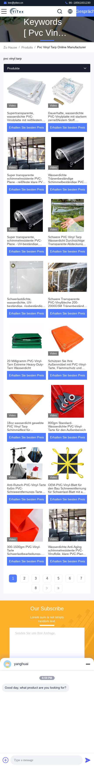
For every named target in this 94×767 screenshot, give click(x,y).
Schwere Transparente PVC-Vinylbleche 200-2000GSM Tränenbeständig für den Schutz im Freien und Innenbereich (67, 306)
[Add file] (6, 760)
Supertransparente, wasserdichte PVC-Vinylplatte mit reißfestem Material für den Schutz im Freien (25, 120)
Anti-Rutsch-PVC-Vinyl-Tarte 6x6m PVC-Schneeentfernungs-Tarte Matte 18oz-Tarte (26, 490)
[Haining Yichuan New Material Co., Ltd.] (18, 11)
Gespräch (85, 11)
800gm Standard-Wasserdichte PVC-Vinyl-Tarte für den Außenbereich (67, 426)
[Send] (87, 760)
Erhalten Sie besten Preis (26, 127)
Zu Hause (10, 47)
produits (27, 47)
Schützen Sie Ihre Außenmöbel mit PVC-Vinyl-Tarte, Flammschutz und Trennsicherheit (67, 366)
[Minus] (88, 664)
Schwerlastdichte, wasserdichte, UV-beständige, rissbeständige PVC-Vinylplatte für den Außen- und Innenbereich (25, 306)
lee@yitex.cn (15, 2)
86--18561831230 (79, 2)
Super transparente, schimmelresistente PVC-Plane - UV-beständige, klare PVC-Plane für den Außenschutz (24, 244)
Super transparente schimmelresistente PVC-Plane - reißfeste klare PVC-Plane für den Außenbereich (26, 180)
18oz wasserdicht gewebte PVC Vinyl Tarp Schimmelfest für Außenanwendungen (25, 428)
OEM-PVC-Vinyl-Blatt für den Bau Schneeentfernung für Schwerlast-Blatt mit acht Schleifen (67, 490)
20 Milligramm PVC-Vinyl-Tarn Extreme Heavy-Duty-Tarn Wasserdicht (25, 364)
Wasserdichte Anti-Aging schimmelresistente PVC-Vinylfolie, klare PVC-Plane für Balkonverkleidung (66, 552)
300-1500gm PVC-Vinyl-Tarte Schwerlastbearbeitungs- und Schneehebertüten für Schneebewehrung (25, 554)
